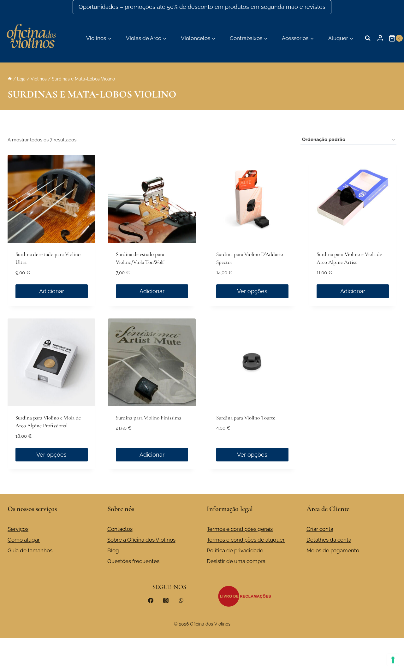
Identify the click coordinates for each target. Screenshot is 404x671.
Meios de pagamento (332, 550)
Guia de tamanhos (30, 550)
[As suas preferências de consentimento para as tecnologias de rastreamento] (393, 660)
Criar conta (319, 529)
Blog (113, 550)
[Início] (10, 78)
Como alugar (24, 540)
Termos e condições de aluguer (246, 540)
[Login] (380, 38)
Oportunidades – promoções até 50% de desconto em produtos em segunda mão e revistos (202, 6)
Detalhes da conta (328, 540)
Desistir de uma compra (236, 561)
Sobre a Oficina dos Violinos (141, 540)
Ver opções (252, 291)
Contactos (120, 529)
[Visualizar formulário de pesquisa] (367, 38)
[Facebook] (151, 600)
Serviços (18, 529)
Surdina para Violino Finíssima (148, 417)
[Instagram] (165, 600)
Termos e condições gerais (240, 529)
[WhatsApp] (180, 600)
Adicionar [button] (51, 291)
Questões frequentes (133, 561)
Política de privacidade (235, 550)
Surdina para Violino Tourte (245, 417)
